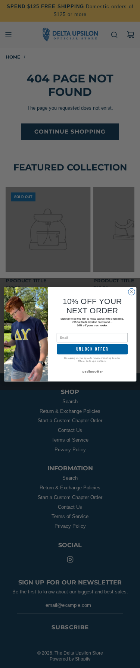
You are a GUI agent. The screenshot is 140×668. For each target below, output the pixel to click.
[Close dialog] (131, 291)
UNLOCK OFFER (92, 349)
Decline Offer (92, 371)
